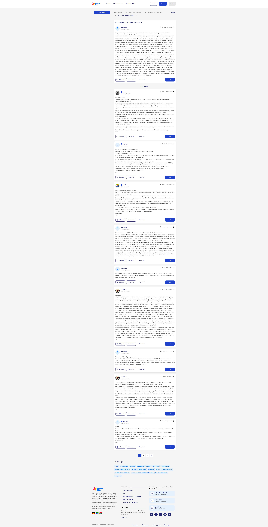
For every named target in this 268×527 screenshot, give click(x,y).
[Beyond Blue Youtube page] (156, 517)
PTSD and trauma (165, 466)
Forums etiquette (128, 499)
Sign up (163, 3)
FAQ (124, 493)
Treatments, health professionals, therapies (142, 472)
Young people (118, 475)
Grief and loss (140, 466)
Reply (170, 79)
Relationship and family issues (155, 12)
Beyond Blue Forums (98, 3)
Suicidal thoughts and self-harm (164, 469)
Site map (166, 525)
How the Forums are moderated (132, 496)
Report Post (142, 79)
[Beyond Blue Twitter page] (165, 517)
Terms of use (145, 525)
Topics (108, 4)
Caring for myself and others (135, 12)
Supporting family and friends (122, 472)
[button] (117, 79)
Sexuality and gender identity (139, 469)
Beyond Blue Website (98, 488)
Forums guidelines (131, 4)
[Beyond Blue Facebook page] (151, 517)
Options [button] (173, 12)
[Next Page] (151, 455)
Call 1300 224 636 (161, 492)
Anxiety (116, 466)
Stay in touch (124, 517)
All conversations (118, 4)
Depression (132, 466)
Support (172, 3)
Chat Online (159, 500)
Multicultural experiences (152, 466)
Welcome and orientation (161, 472)
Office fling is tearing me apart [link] (126, 15)
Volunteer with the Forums (130, 502)
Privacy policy (157, 525)
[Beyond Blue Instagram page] (160, 517)
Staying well (151, 469)
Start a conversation (102, 12)
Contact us (135, 525)
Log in (153, 3)
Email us (158, 507)
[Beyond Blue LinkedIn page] (169, 517)
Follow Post (131, 79)
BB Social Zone (124, 466)
